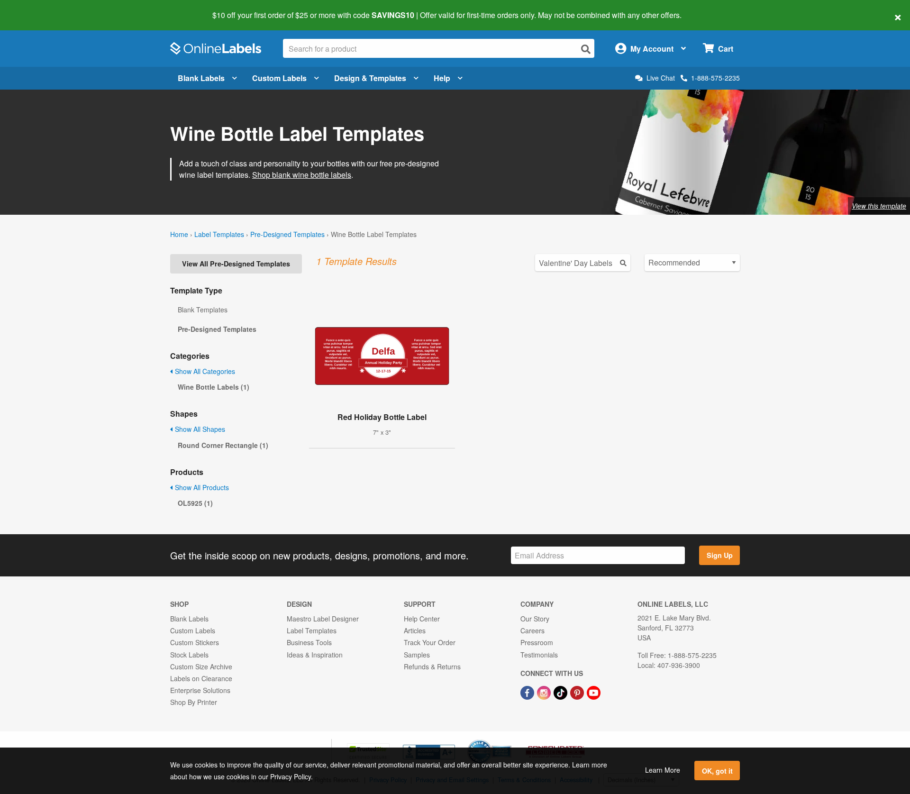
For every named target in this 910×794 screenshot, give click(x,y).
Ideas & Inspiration (315, 654)
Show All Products (201, 487)
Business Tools (309, 642)
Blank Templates (203, 309)
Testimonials (539, 654)
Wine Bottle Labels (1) (213, 387)
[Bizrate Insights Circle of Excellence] (508, 740)
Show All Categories (204, 371)
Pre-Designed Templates (287, 234)
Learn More (662, 770)
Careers (532, 630)
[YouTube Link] (594, 691)
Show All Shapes (199, 429)
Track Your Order (429, 642)
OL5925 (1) (195, 503)
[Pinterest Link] (578, 691)
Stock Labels (189, 654)
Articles (415, 630)
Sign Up (720, 555)
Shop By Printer (193, 702)
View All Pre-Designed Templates (236, 263)
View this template (879, 205)
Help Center (422, 618)
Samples (417, 654)
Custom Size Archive (201, 666)
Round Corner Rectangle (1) (223, 445)
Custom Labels (279, 78)
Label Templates (219, 234)
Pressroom (536, 642)
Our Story (534, 618)
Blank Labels (201, 78)
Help (442, 78)
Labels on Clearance (201, 678)
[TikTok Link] (561, 691)
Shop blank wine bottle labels (301, 174)
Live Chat (660, 78)
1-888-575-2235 (715, 77)
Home (179, 234)
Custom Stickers (194, 642)
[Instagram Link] (545, 691)
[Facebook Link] (528, 691)
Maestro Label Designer (323, 618)
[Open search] (585, 49)
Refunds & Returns (432, 666)
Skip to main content (34, 8)
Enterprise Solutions (200, 690)
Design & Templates (370, 78)
